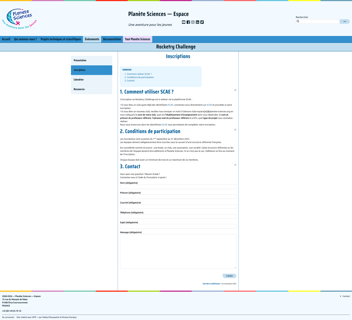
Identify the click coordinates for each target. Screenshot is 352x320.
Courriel (130, 202)
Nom (129, 183)
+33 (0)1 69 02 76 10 (11, 311)
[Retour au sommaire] (235, 90)
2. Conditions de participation (139, 77)
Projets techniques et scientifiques (61, 39)
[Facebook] (188, 22)
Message (131, 232)
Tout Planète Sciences (137, 39)
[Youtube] (184, 22)
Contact (346, 296)
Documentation (112, 39)
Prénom (130, 192)
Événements (92, 39)
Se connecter (8, 317)
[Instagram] (193, 22)
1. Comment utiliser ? (138, 74)
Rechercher (302, 17)
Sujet (129, 222)
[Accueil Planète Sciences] (19, 18)
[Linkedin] (198, 22)
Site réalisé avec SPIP (26, 317)
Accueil (6, 39)
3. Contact (130, 80)
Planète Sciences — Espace (158, 14)
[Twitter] (202, 22)
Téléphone (131, 212)
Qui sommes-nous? (25, 39)
